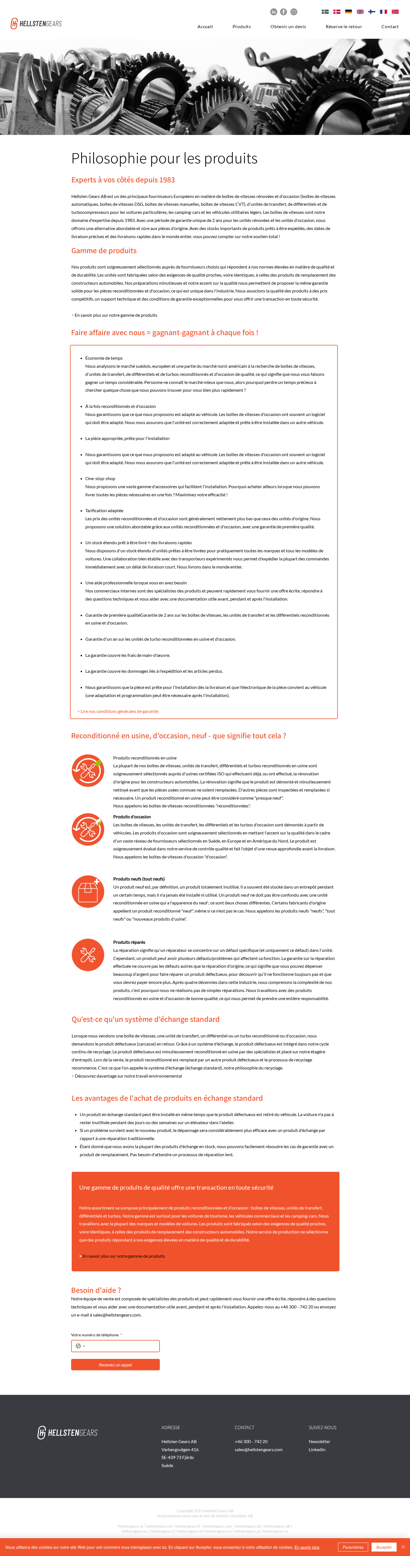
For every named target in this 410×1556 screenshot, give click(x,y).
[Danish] (335, 12)
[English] (358, 12)
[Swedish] (323, 12)
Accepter (384, 1547)
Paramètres (353, 1547)
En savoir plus (307, 1547)
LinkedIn (317, 1449)
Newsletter (319, 1441)
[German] (347, 12)
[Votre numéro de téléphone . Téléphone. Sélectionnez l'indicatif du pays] (80, 1346)
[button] (236, 26)
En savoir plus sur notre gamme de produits (116, 315)
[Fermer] (403, 1547)
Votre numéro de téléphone (96, 1334)
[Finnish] (370, 12)
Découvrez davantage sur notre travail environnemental (128, 1075)
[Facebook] (283, 11)
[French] (381, 12)
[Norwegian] (393, 12)
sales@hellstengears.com (117, 1314)
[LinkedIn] (273, 11)
